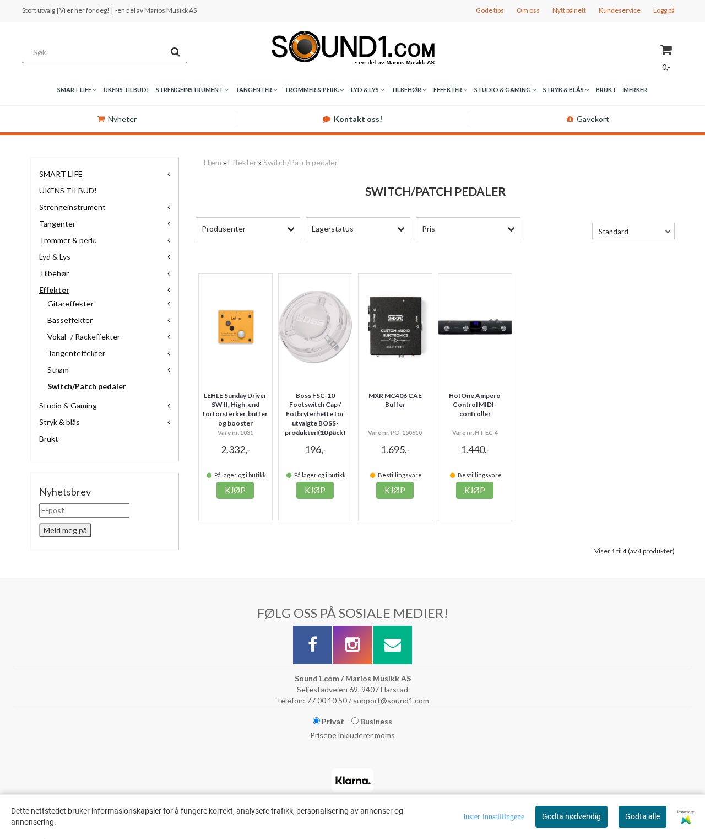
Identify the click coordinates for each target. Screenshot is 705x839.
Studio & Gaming (68, 405)
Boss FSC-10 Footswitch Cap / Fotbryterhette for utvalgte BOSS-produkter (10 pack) (315, 414)
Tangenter (57, 223)
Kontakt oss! (358, 118)
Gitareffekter (70, 303)
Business (375, 721)
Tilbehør (54, 273)
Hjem (212, 162)
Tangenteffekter (76, 353)
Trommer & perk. (67, 240)
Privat (332, 721)
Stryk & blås (59, 422)
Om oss (528, 10)
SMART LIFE (61, 174)
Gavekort (593, 118)
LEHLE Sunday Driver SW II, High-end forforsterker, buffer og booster (235, 409)
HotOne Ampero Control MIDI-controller (475, 404)
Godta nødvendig (571, 816)
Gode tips (490, 10)
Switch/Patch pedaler (86, 386)
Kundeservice (620, 10)
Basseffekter (70, 320)
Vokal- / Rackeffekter (83, 336)
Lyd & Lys (54, 256)
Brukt (48, 438)
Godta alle (642, 816)
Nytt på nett (569, 10)
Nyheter (122, 118)
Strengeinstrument (72, 207)
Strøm (58, 369)
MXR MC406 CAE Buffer (395, 400)
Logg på (664, 10)
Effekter (54, 289)
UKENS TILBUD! (68, 190)
